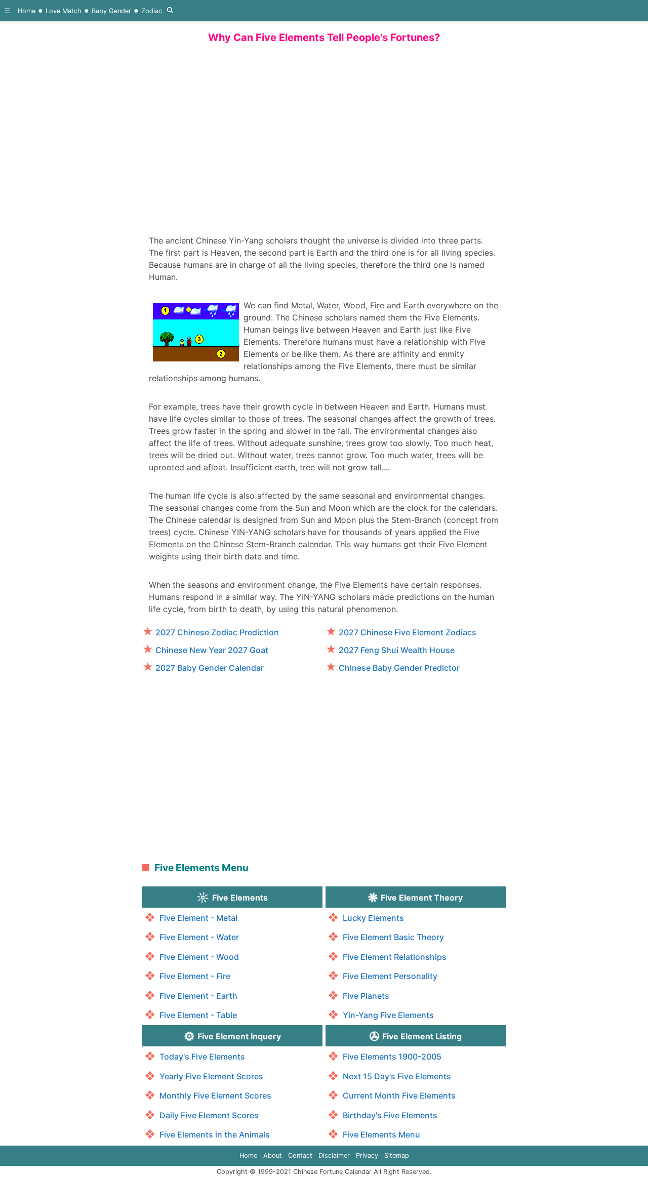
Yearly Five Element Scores (211, 1076)
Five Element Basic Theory (393, 937)
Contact (300, 1155)
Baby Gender (111, 11)
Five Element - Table (198, 1015)
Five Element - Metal (198, 918)
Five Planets (366, 996)
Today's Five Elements (202, 1056)
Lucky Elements (373, 918)
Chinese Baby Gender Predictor (399, 668)
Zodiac (151, 11)
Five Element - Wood (199, 957)
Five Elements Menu (381, 1134)
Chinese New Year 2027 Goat (211, 650)
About (272, 1155)
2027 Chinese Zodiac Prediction (217, 632)
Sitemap (396, 1155)
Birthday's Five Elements (390, 1115)
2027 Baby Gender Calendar (209, 668)
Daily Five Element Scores (209, 1115)
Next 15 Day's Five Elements (397, 1076)
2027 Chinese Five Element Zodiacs (407, 632)
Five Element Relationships (395, 957)
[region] (324, 134)
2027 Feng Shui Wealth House (397, 650)
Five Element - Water (199, 937)
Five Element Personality (390, 976)
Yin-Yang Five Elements (388, 1015)
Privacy (367, 1155)
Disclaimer (334, 1155)
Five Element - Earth (198, 996)
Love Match (64, 11)
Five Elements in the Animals (214, 1134)
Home (26, 11)
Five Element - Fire (194, 976)
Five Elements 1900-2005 (392, 1056)
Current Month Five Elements (399, 1095)
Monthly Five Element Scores (215, 1095)
